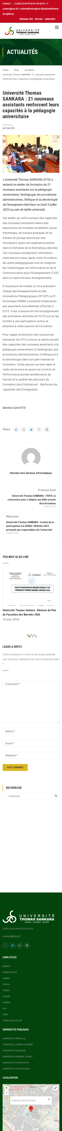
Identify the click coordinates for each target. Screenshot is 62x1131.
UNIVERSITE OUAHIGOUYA (16, 1062)
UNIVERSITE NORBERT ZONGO (18, 1056)
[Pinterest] (39, 429)
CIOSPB (6, 996)
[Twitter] (31, 429)
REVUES (39, 19)
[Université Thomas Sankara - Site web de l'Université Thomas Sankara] (22, 31)
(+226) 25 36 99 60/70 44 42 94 (30, 3)
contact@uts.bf (10, 9)
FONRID (6, 1002)
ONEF (5, 1014)
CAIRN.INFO (49, 19)
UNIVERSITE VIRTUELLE (14, 1038)
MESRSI (6, 966)
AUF (5, 1008)
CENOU (6, 984)
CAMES (6, 978)
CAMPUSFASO (10, 972)
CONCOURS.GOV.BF (12, 1020)
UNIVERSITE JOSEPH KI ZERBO (18, 1044)
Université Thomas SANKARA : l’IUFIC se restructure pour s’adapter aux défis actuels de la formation (32, 499)
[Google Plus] (23, 429)
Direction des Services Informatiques (31, 473)
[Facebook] (15, 429)
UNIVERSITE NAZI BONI (14, 1050)
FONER (6, 990)
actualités (8, 128)
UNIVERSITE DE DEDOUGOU (16, 1068)
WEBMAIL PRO (26, 19)
